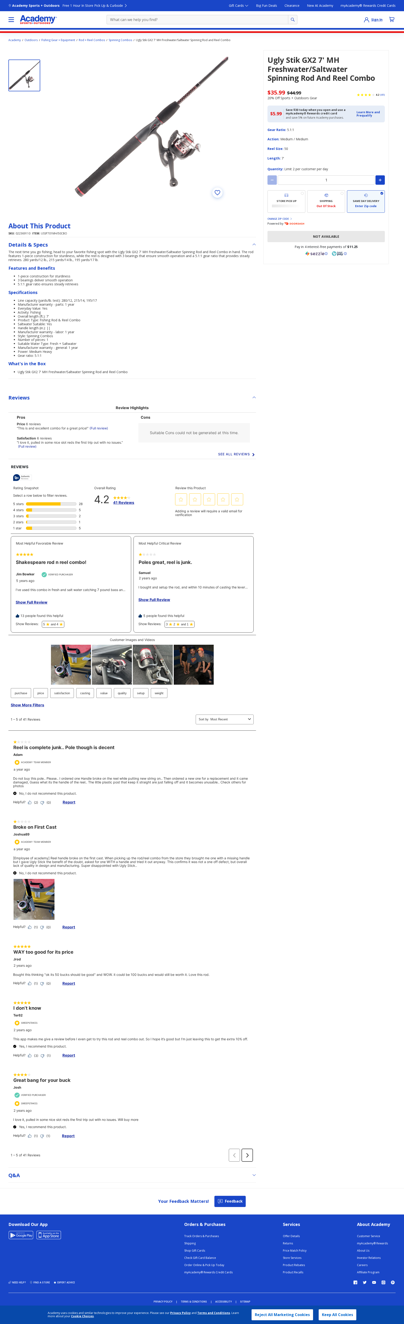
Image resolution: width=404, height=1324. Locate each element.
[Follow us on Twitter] (365, 1282)
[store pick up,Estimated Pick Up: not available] (286, 201)
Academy (14, 40)
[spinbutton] (326, 180)
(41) (382, 94)
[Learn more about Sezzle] (316, 253)
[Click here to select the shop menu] (11, 19)
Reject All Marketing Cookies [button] (282, 1314)
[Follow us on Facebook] (355, 1282)
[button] (369, 114)
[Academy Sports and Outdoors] (38, 19)
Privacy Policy (180, 1313)
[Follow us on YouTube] (374, 1282)
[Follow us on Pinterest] (393, 1282)
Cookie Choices (82, 1316)
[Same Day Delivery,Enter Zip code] (366, 201)
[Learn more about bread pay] (339, 253)
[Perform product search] (292, 19)
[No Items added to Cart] (392, 19)
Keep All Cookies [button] (337, 1314)
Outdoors (31, 40)
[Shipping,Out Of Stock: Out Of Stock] (326, 201)
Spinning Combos (120, 40)
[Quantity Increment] (380, 180)
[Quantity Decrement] (272, 180)
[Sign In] (366, 19)
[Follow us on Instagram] (383, 1282)
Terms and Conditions (213, 1313)
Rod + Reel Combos (92, 40)
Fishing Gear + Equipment (58, 40)
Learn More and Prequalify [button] (368, 113)
